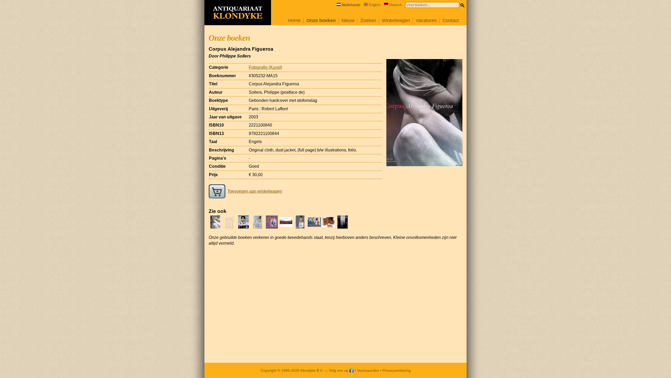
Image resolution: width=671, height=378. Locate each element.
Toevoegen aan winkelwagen (255, 191)
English (374, 5)
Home (294, 20)
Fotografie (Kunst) (265, 67)
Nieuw (348, 20)
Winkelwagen (396, 20)
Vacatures (426, 20)
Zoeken (368, 20)
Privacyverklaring (396, 370)
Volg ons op (339, 370)
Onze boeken (321, 20)
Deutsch (395, 5)
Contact (450, 20)
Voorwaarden (368, 370)
